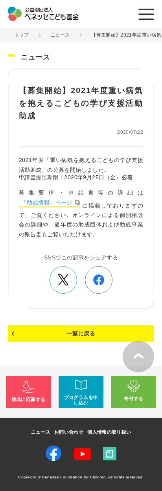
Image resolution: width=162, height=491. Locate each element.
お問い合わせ (68, 432)
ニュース (60, 35)
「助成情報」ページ (46, 202)
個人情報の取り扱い (109, 432)
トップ (21, 35)
